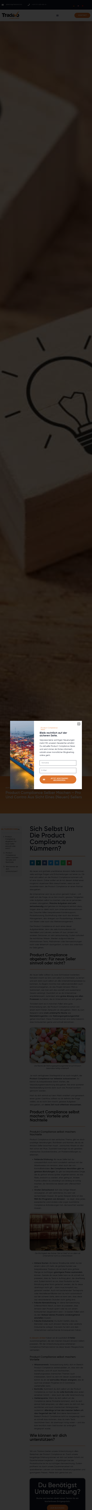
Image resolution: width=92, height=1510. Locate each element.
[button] (79, 724)
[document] (46, 755)
